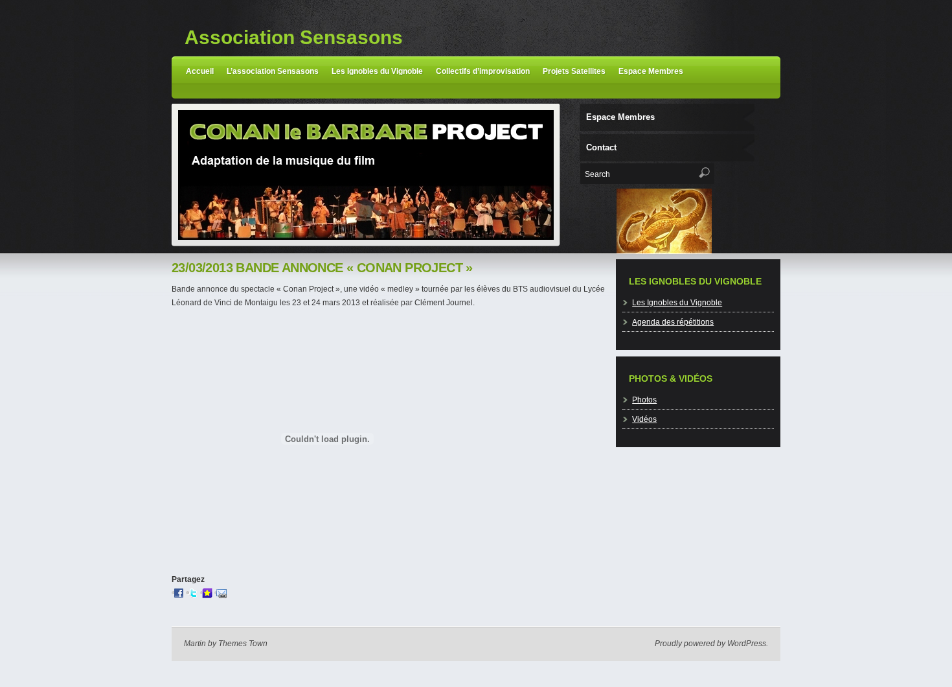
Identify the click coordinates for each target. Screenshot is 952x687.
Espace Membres (650, 71)
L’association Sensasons (273, 71)
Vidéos (644, 419)
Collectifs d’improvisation (483, 71)
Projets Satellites (574, 71)
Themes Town (242, 643)
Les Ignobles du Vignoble (377, 71)
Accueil (200, 71)
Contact (601, 147)
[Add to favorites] (207, 593)
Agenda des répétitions (673, 322)
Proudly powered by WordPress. (711, 643)
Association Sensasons (294, 37)
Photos (644, 399)
